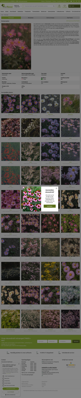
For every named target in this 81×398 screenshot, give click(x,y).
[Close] (56, 188)
